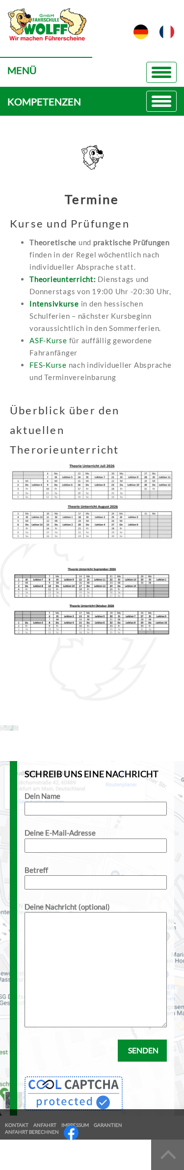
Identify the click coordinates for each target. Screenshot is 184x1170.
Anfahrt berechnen (32, 1132)
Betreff (36, 869)
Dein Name (42, 795)
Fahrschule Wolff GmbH (46, 32)
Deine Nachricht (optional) (67, 906)
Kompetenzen (44, 101)
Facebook (71, 1132)
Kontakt (16, 1125)
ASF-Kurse (48, 340)
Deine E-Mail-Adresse (60, 832)
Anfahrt (44, 1125)
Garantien (108, 1125)
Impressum (75, 1125)
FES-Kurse (48, 364)
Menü (22, 70)
